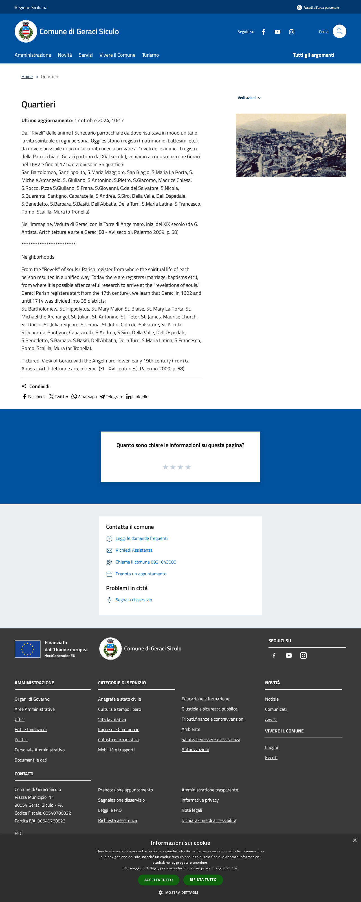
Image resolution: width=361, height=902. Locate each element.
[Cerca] (339, 31)
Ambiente (191, 729)
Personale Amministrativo (40, 749)
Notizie (272, 699)
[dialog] (180, 868)
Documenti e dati (31, 759)
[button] (180, 892)
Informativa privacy (200, 800)
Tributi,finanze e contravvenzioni (213, 719)
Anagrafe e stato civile (119, 699)
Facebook (37, 396)
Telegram (114, 396)
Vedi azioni (247, 97)
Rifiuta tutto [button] (203, 879)
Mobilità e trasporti (116, 749)
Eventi (271, 757)
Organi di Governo (32, 699)
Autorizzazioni (195, 749)
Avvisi (271, 719)
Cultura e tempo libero (119, 709)
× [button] (355, 841)
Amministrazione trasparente (210, 789)
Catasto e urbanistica (118, 739)
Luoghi (271, 747)
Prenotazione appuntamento (125, 789)
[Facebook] (261, 31)
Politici (21, 739)
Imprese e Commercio (118, 729)
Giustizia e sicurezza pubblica (209, 708)
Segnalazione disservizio (121, 800)
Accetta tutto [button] (158, 879)
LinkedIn (140, 396)
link (234, 868)
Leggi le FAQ (110, 810)
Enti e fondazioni (31, 729)
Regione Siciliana (31, 7)
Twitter (62, 396)
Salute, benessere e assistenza (211, 739)
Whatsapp (87, 396)
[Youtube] (275, 31)
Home (27, 76)
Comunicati (276, 709)
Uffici (20, 719)
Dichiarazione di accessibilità (209, 820)
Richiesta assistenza (117, 820)
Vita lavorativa (112, 719)
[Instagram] (289, 31)
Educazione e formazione (205, 698)
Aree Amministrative (35, 709)
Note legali (192, 810)
